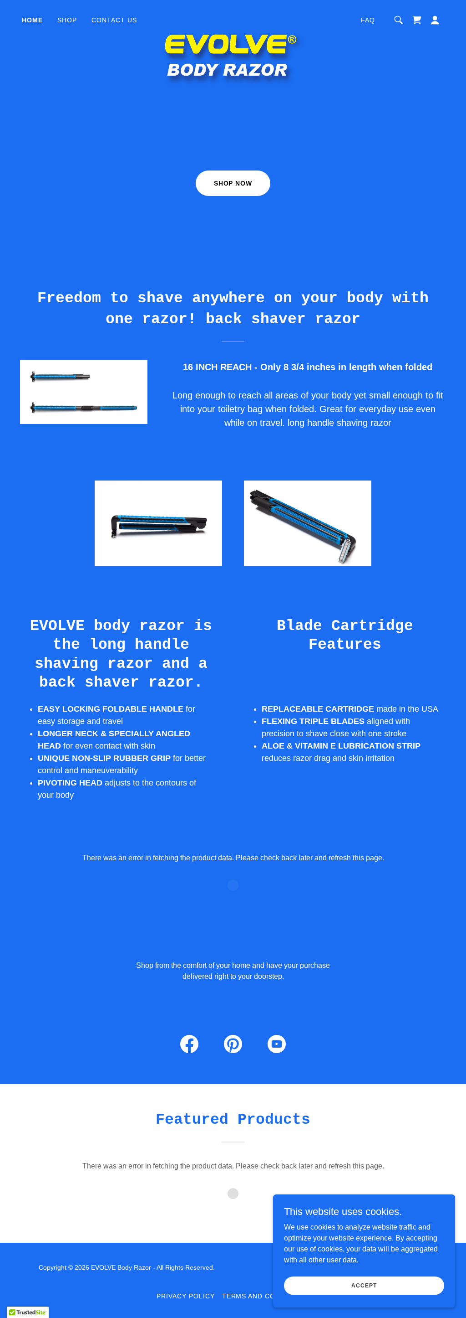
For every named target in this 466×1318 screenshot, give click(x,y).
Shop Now (233, 183)
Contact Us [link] (114, 20)
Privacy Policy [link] (186, 1296)
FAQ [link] (368, 20)
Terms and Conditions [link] (266, 1296)
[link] (232, 18)
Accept (363, 1285)
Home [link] (32, 20)
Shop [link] (67, 20)
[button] (435, 20)
